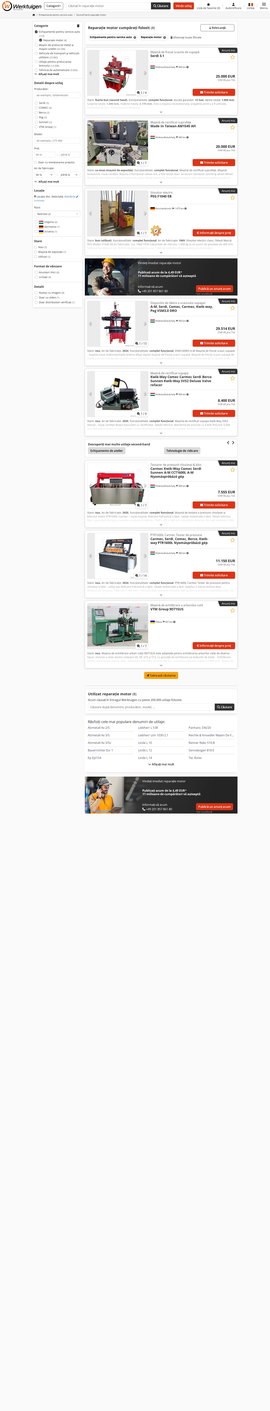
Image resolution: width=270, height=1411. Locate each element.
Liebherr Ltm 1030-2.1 (153, 735)
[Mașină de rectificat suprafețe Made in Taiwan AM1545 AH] (117, 143)
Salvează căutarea (162, 675)
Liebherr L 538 (148, 728)
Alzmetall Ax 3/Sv (99, 743)
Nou (42, 247)
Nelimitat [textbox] (44, 214)
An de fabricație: (44, 168)
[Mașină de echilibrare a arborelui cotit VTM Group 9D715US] (117, 626)
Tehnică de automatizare (58, 70)
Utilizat (44, 256)
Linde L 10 (145, 743)
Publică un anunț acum (214, 289)
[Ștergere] (134, 37)
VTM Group (47, 127)
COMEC (45, 107)
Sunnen (45, 122)
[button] (264, 5)
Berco (44, 112)
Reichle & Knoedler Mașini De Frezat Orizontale (221, 735)
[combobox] (57, 214)
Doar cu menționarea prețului (56, 162)
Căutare (162, 6)
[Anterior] (90, 72)
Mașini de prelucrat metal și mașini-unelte (56, 47)
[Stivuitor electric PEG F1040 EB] (117, 213)
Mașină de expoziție (52, 252)
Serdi (44, 103)
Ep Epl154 (94, 758)
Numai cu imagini (51, 292)
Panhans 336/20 (200, 728)
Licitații (45, 277)
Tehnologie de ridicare (182, 451)
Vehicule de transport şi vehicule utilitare (59, 55)
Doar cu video (49, 297)
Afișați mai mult (162, 764)
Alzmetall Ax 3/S (99, 735)
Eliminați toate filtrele (187, 37)
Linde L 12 (145, 750)
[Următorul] (144, 72)
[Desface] (161, 112)
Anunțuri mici (49, 272)
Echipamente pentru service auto (59, 34)
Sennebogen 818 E (201, 750)
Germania (51, 226)
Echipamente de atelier (106, 451)
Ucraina (50, 231)
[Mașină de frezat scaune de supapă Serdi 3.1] (117, 73)
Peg (43, 117)
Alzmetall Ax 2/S (99, 728)
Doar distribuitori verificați (57, 302)
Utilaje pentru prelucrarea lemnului (55, 63)
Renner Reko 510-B (202, 743)
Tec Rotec (195, 758)
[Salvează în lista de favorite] (232, 57)
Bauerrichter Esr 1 (100, 750)
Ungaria (50, 222)
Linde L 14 (145, 758)
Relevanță (218, 28)
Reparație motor (55, 40)
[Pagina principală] (34, 14)
